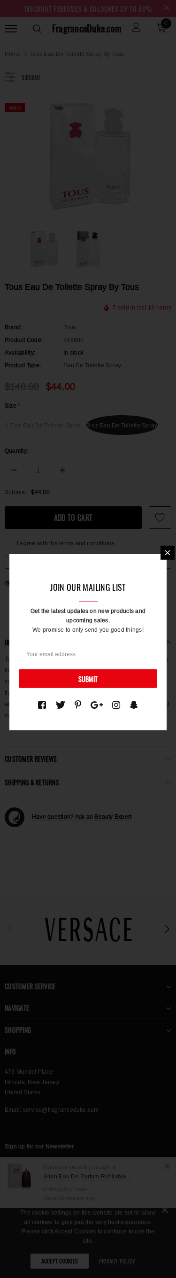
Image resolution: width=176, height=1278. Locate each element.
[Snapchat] (134, 705)
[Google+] (97, 705)
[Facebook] (42, 705)
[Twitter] (60, 705)
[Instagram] (116, 705)
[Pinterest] (78, 705)
